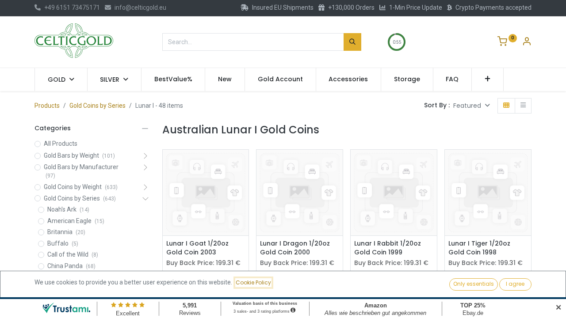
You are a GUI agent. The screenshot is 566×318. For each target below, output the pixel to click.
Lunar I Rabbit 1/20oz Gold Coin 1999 (387, 248)
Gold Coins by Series (97, 105)
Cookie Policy (253, 282)
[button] (487, 79)
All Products (60, 143)
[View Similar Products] (243, 184)
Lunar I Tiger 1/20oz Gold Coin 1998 (479, 248)
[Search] (352, 42)
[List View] (523, 106)
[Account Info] (527, 42)
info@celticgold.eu (140, 7)
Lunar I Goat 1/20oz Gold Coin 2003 (197, 248)
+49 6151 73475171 (72, 7)
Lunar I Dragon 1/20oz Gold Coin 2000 (295, 248)
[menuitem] (173, 79)
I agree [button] (515, 284)
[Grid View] (506, 106)
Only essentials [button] (473, 284)
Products (47, 105)
